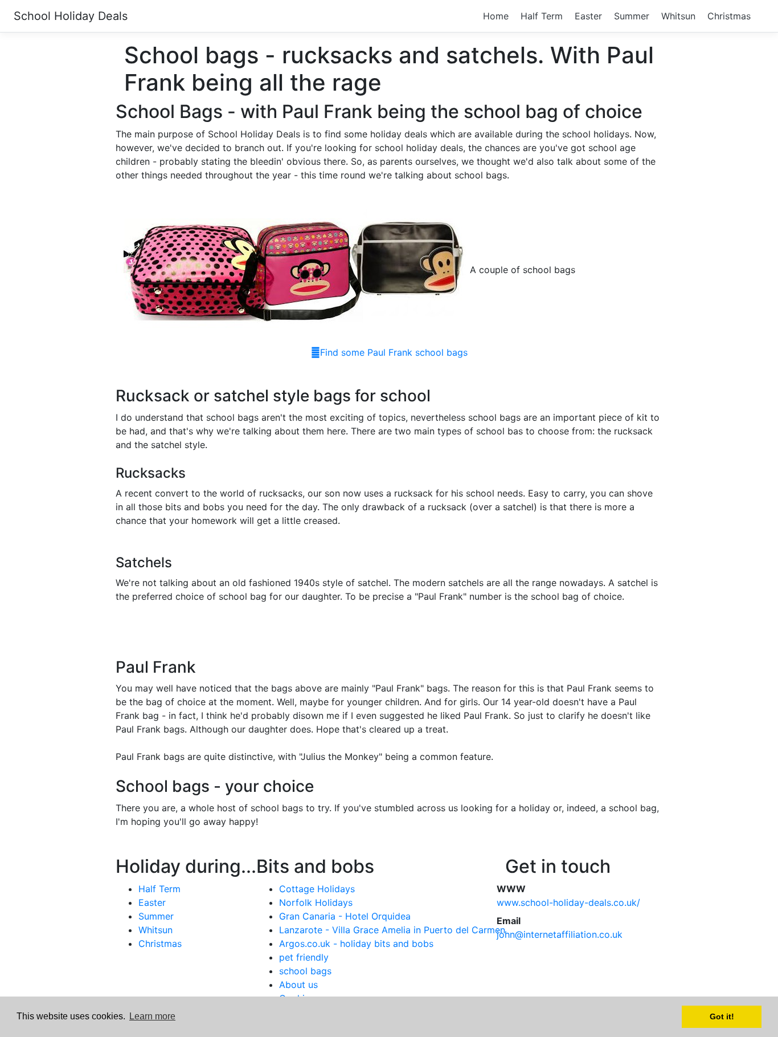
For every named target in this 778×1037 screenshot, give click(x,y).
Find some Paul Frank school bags (394, 352)
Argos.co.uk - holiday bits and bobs (356, 943)
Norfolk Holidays (316, 902)
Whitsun (678, 16)
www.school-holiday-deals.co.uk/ (568, 902)
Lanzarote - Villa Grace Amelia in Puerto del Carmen (392, 930)
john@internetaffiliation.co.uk (560, 934)
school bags (305, 971)
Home (496, 16)
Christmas (729, 16)
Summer (631, 16)
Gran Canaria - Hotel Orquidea (345, 916)
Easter (588, 16)
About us (298, 984)
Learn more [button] (152, 1016)
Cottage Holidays (317, 888)
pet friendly (304, 957)
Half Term (542, 16)
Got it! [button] (722, 1016)
